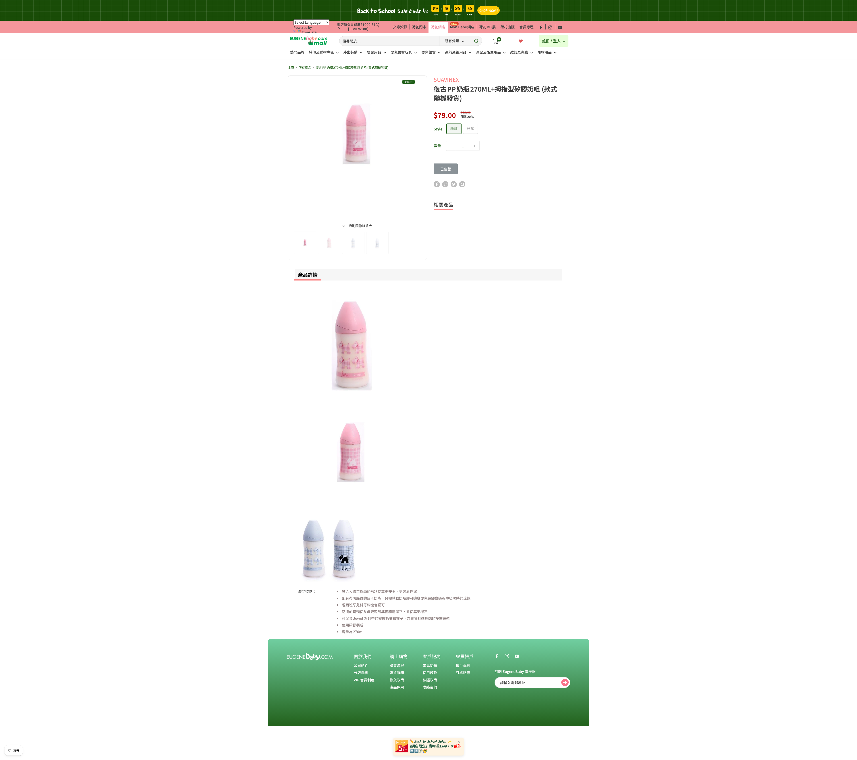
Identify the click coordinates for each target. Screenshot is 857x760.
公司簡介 (361, 665)
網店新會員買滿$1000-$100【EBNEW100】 (358, 26)
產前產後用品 (455, 52)
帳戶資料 (463, 665)
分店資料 (361, 672)
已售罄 (445, 169)
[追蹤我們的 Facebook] (540, 26)
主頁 (291, 67)
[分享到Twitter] (454, 183)
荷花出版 (507, 26)
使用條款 (430, 672)
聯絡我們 (430, 687)
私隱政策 (430, 680)
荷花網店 (438, 26)
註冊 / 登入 (552, 41)
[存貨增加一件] (474, 146)
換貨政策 (397, 680)
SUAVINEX (446, 79)
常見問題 (430, 665)
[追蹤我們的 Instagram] (550, 26)
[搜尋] (476, 41)
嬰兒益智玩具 (401, 52)
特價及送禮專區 (321, 52)
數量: (438, 145)
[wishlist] (521, 40)
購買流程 (397, 665)
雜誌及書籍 (519, 52)
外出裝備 (350, 52)
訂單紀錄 (463, 672)
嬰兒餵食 (428, 52)
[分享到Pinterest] (445, 183)
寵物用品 (544, 52)
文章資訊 (400, 26)
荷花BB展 (487, 26)
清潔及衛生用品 (488, 52)
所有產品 (305, 67)
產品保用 (397, 687)
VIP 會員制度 (364, 680)
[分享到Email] (462, 183)
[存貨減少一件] (451, 146)
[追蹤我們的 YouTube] (560, 26)
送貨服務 (397, 672)
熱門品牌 (297, 52)
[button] (378, 27)
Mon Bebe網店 (462, 26)
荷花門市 (419, 26)
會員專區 (526, 26)
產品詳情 (308, 274)
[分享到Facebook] (437, 183)
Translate (309, 32)
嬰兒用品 (374, 52)
